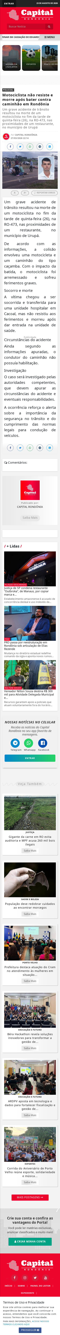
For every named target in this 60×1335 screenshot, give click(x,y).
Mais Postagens (29, 1197)
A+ (25, 192)
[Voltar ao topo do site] (55, 734)
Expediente (29, 1293)
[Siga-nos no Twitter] (35, 1277)
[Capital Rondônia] (30, 14)
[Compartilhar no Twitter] (20, 146)
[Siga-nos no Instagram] (24, 1277)
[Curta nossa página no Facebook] (14, 1277)
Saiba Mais (30, 517)
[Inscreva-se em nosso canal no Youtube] (45, 1277)
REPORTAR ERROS (45, 192)
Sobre (23, 1285)
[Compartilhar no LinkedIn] (49, 146)
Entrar (9, 3)
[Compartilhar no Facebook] (10, 146)
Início (10, 1285)
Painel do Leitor (42, 1285)
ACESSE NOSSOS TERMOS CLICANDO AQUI (26, 1323)
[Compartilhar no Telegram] (40, 146)
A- (15, 192)
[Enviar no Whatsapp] (30, 146)
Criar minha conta (31, 1241)
